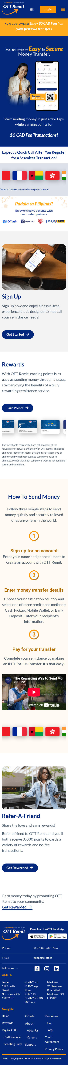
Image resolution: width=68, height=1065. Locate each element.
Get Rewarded (14, 907)
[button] (63, 9)
